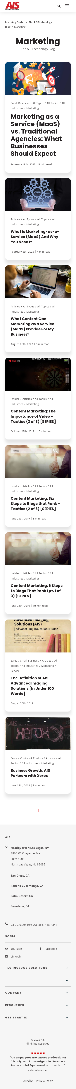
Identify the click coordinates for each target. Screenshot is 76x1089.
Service (15, 671)
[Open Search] (59, 6)
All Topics (52, 103)
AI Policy (28, 1080)
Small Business (20, 103)
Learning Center (15, 22)
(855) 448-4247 (47, 924)
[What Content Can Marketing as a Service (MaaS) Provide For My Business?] (38, 308)
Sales (14, 660)
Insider (15, 399)
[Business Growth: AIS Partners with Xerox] (38, 755)
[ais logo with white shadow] (18, 6)
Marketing (32, 108)
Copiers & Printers (31, 758)
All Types (38, 103)
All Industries (30, 665)
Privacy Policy (44, 1080)
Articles (15, 219)
